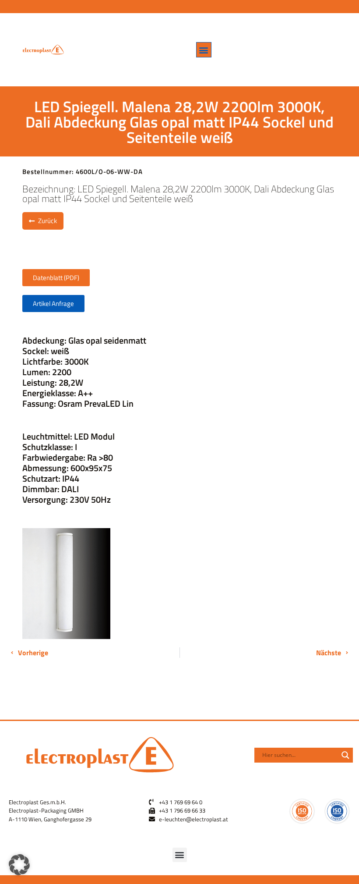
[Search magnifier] (345, 755)
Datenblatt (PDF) (56, 278)
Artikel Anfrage (53, 303)
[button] (203, 49)
